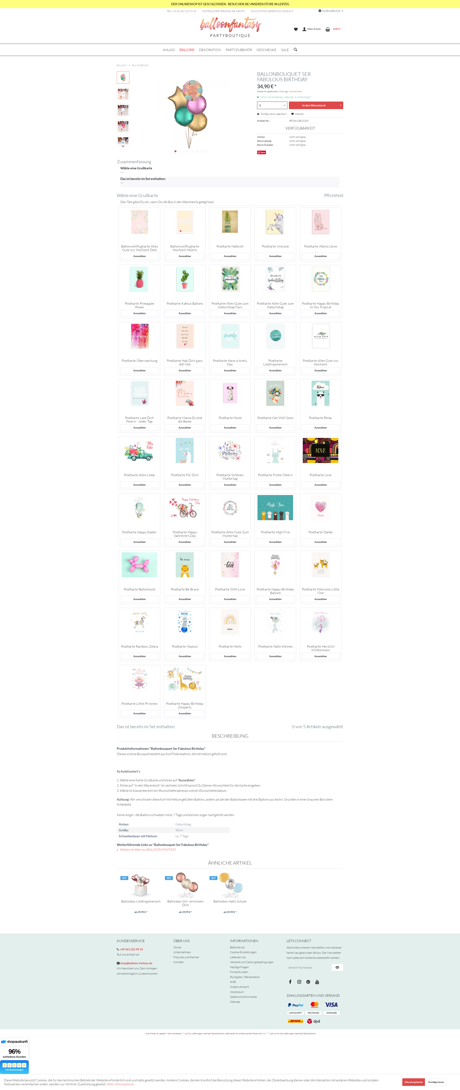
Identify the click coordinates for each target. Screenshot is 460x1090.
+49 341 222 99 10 (131, 949)
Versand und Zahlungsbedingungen (252, 962)
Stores (177, 947)
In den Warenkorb (314, 105)
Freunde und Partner (186, 957)
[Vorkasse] (332, 1013)
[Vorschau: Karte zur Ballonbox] (123, 93)
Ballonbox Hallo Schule (230, 901)
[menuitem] (296, 29)
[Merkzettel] (296, 29)
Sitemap (235, 1002)
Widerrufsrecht (239, 987)
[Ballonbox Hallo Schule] (230, 885)
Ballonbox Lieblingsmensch (140, 901)
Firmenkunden (239, 972)
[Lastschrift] (296, 1013)
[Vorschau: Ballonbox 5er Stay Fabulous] (123, 77)
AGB (233, 982)
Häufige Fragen (239, 967)
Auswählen (139, 256)
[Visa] (314, 1005)
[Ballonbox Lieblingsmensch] (141, 885)
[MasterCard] (332, 1005)
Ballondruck (237, 947)
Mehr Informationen (120, 1084)
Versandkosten (295, 91)
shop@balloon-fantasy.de (136, 963)
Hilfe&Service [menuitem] (331, 10)
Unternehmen (182, 952)
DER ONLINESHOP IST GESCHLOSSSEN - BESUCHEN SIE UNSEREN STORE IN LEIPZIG (230, 4)
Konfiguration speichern (273, 113)
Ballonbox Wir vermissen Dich (185, 903)
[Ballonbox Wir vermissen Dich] (185, 885)
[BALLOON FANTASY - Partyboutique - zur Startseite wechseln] (231, 29)
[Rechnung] (314, 1013)
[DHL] (296, 1021)
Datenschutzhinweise (243, 997)
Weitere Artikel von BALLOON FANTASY (147, 849)
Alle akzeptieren (413, 1082)
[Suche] (295, 50)
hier (264, 1033)
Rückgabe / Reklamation (245, 977)
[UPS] (314, 1021)
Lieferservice (238, 957)
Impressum (237, 992)
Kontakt (178, 962)
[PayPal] (296, 1005)
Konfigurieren (436, 1082)
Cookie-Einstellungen (243, 952)
